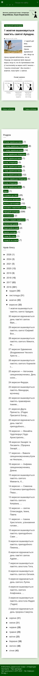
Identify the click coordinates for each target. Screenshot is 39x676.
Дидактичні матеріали (12, 199)
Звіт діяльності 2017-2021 (11, 671)
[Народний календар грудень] (18, 86)
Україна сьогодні (10, 232)
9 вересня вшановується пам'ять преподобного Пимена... (21, 544)
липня (12, 622)
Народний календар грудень (18, 95)
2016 (9, 286)
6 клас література (10, 162)
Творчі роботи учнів (11, 228)
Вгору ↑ (4, 673)
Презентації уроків (11, 224)
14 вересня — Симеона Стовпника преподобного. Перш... (22, 489)
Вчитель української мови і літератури (19, 667)
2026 (9, 254)
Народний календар (13, 26)
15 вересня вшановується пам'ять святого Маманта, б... (22, 478)
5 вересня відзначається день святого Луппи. (21, 580)
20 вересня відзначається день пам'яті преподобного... (21, 423)
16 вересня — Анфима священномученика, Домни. (20, 467)
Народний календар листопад (28, 95)
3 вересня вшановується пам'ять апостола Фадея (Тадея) (22, 601)
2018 (9, 277)
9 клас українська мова (12, 187)
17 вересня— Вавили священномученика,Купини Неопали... (22, 456)
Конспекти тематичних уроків (15, 207)
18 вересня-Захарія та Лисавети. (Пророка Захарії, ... (20, 445)
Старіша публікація (30, 109)
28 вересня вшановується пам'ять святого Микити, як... (22, 341)
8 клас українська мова (12, 175)
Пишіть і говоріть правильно (14, 220)
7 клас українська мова (12, 170)
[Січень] (8, 86)
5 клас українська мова (12, 158)
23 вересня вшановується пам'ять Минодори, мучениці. (22, 390)
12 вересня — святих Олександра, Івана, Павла (19, 511)
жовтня (13, 299)
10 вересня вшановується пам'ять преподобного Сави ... (22, 533)
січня (12, 650)
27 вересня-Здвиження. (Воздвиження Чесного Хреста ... (21, 352)
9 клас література (10, 183)
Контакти (5, 669)
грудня (13, 290)
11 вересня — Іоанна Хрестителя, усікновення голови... (22, 522)
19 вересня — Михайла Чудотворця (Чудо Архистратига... (20, 434)
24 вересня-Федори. (19, 382)
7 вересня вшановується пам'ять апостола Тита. (21, 564)
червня (13, 627)
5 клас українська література (15, 154)
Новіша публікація (8, 109)
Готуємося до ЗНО (11, 195)
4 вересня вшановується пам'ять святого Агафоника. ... (21, 590)
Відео (6, 191)
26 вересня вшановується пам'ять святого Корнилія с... (22, 363)
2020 (9, 268)
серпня (13, 617)
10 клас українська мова (13, 142)
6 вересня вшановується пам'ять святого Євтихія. (22, 572)
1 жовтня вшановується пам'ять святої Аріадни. (21, 310)
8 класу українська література (15, 179)
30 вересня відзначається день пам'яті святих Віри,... (21, 319)
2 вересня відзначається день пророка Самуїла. (21, 610)
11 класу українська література (15, 146)
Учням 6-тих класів (11, 240)
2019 (9, 272)
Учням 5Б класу (10, 236)
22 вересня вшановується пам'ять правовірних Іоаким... (22, 401)
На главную (29, 671)
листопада (14, 295)
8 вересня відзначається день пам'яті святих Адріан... (21, 555)
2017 (9, 282)
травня (13, 631)
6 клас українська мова (12, 166)
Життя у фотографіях (12, 203)
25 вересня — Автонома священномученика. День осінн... (22, 374)
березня (13, 641)
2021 (9, 263)
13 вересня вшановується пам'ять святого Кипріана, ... (22, 500)
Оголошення (8, 215)
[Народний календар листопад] (28, 86)
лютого (13, 645)
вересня (13, 304)
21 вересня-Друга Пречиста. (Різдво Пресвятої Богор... (18, 412)
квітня (12, 636)
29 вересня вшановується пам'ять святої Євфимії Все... (22, 330)
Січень (9, 93)
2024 (9, 259)
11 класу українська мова (13, 150)
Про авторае (16, 669)
